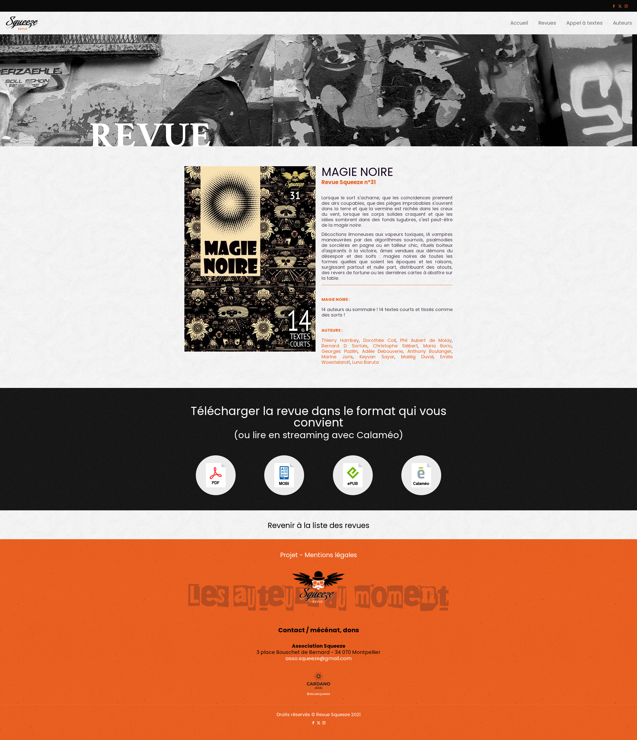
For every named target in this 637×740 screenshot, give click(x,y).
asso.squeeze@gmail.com (318, 658)
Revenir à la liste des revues (319, 525)
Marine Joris (337, 357)
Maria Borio (437, 346)
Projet (289, 555)
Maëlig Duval (417, 357)
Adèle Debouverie (382, 351)
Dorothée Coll (379, 340)
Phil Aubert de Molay (426, 340)
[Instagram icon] (626, 6)
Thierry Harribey (340, 340)
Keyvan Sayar (377, 357)
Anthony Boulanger (429, 351)
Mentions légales (331, 555)
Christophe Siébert (395, 346)
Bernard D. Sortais (344, 346)
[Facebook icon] (614, 6)
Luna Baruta (365, 362)
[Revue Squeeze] (22, 23)
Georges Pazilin (339, 351)
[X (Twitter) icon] (620, 6)
